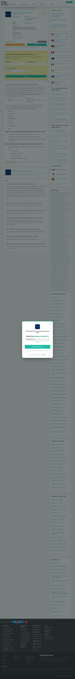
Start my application (37, 346)
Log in (44, 354)
